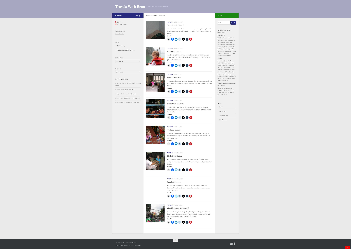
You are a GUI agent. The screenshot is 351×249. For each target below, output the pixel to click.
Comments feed (223, 115)
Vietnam (170, 22)
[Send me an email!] (137, 15)
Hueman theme (136, 245)
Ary (118, 94)
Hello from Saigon (174, 155)
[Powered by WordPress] (122, 245)
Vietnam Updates (174, 129)
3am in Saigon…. (174, 182)
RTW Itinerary (121, 46)
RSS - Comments (121, 24)
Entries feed (222, 111)
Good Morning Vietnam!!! (178, 208)
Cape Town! (221, 35)
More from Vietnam (175, 103)
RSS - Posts (119, 22)
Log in (221, 107)
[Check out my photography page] (140, 15)
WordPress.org (223, 120)
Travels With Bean (130, 6)
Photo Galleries (119, 34)
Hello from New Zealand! (128, 94)
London (220, 58)
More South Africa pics (132, 102)
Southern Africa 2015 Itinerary (125, 50)
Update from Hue (174, 77)
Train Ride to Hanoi (175, 25)
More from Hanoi (174, 51)
